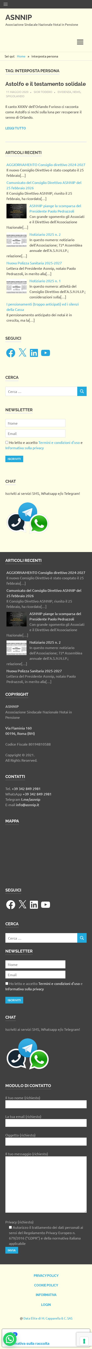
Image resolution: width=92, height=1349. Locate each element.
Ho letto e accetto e (44, 445)
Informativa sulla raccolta (27, 1343)
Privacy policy (46, 1275)
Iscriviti (14, 459)
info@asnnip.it (27, 804)
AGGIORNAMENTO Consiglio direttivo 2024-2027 (45, 164)
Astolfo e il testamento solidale (45, 84)
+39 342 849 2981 (26, 788)
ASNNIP (18, 17)
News (76, 92)
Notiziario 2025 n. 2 (45, 234)
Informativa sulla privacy (24, 447)
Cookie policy (46, 1285)
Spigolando (15, 96)
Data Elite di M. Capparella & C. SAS (47, 1318)
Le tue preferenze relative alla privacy (50, 1334)
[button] (10, 1339)
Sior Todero (43, 92)
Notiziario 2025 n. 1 (45, 280)
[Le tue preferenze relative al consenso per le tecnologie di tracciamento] (84, 1341)
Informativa (46, 1295)
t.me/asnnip (30, 799)
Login (46, 1305)
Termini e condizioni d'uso (59, 442)
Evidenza (64, 92)
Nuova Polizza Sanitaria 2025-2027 (34, 263)
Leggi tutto (15, 128)
